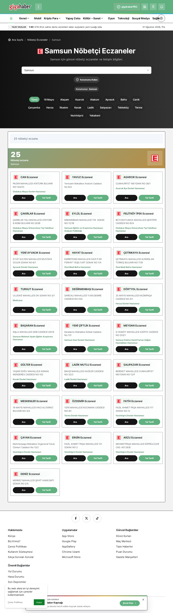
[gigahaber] (20, 6)
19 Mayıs (49, 99)
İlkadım (64, 107)
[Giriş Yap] (153, 6)
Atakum (94, 99)
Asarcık (79, 99)
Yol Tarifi (46, 198)
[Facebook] (76, 518)
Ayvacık (109, 99)
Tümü (34, 99)
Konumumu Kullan (88, 79)
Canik (136, 99)
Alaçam (64, 99)
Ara (23, 198)
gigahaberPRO (129, 6)
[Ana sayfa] (11, 18)
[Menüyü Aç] (38, 6)
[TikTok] (97, 518)
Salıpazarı (106, 107)
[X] (86, 518)
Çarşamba (34, 107)
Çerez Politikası (15, 602)
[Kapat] (143, 599)
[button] (144, 6)
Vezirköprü (76, 115)
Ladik (91, 107)
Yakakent (95, 115)
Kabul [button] (39, 602)
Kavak (77, 107)
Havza (49, 107)
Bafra (124, 99)
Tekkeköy (123, 107)
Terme (138, 107)
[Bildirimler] (161, 6)
